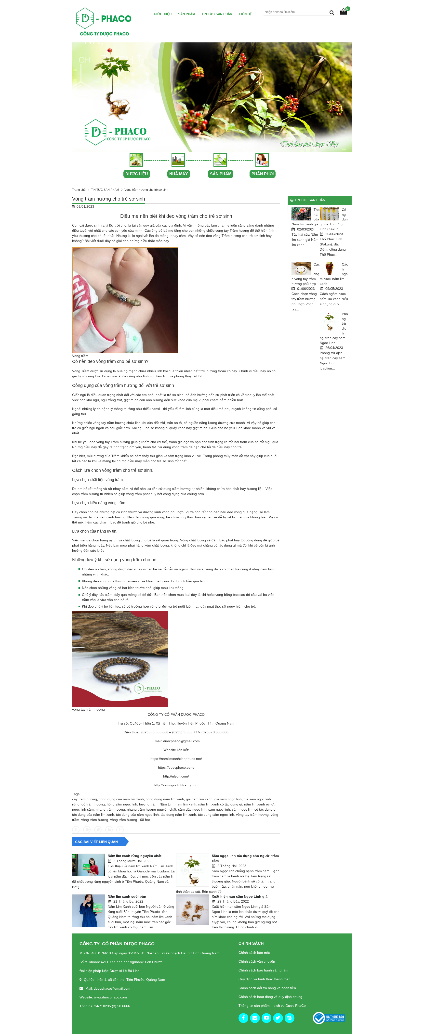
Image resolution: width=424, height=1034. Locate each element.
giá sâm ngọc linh (228, 799)
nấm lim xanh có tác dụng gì (220, 804)
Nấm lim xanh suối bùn (127, 896)
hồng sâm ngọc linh (122, 804)
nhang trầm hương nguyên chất (151, 809)
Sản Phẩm (186, 14)
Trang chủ (79, 189)
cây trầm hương (84, 799)
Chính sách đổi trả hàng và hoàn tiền (267, 988)
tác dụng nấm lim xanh (178, 815)
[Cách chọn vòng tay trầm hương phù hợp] (301, 268)
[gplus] (255, 1018)
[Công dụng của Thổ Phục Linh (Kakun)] (329, 213)
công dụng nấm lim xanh (165, 799)
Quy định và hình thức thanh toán (264, 979)
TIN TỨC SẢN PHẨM (217, 14)
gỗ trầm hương (93, 804)
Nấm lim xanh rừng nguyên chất (134, 856)
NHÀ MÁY (178, 174)
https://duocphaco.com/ (176, 767)
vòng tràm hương (94, 820)
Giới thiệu (163, 14)
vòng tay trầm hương (252, 815)
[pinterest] (289, 1018)
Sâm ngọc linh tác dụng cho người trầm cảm (245, 858)
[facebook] (243, 1018)
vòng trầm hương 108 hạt (130, 820)
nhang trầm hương (110, 809)
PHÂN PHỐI (263, 174)
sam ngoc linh (219, 809)
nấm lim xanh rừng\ (259, 804)
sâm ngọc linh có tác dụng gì (254, 809)
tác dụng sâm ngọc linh (216, 815)
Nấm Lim (166, 804)
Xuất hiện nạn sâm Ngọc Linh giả (239, 896)
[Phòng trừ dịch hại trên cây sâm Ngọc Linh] (329, 321)
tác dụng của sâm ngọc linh (137, 815)
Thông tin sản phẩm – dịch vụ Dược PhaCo (272, 1006)
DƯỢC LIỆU (136, 174)
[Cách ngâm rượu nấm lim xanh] (329, 268)
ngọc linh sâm (83, 809)
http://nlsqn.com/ (176, 776)
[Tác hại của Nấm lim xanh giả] (301, 213)
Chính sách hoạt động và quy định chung (270, 997)
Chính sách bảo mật (254, 953)
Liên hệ (245, 14)
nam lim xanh (185, 804)
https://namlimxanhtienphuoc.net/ (176, 759)
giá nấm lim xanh (199, 799)
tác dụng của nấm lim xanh (93, 815)
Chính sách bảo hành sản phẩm (263, 970)
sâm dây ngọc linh (192, 809)
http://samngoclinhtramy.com (176, 785)
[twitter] (278, 1018)
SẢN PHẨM (220, 174)
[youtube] (266, 1018)
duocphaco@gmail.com (181, 741)
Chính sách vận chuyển (256, 961)
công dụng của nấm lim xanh (121, 799)
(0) (347, 8)
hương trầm (148, 804)
